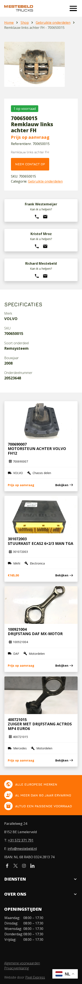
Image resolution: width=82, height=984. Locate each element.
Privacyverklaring (16, 968)
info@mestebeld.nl (22, 848)
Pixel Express (35, 977)
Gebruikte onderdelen (53, 22)
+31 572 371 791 (20, 840)
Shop (25, 22)
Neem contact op (30, 164)
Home (9, 22)
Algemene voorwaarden (22, 963)
